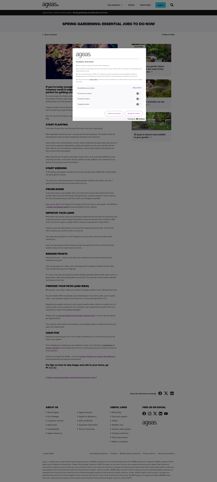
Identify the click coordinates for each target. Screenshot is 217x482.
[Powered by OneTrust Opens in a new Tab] (136, 119)
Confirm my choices (114, 114)
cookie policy (93, 79)
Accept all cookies (134, 114)
